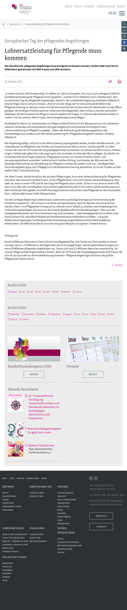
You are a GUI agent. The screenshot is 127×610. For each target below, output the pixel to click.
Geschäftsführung (8, 496)
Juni (31, 291)
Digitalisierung (7, 548)
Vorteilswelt (6, 573)
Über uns (5, 493)
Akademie (6, 577)
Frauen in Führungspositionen (13, 538)
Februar (67, 291)
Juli (23, 291)
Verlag (4, 580)
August (13, 291)
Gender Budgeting (64, 516)
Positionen (62, 487)
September (56, 314)
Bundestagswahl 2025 (41, 487)
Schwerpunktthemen (13, 528)
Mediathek (89, 6)
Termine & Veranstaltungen (66, 530)
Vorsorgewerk (7, 570)
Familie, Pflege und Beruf (66, 499)
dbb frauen (8, 487)
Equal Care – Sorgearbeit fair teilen (15, 541)
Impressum (101, 526)
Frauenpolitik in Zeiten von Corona (15, 544)
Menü (113, 13)
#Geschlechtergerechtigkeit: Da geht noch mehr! (45, 430)
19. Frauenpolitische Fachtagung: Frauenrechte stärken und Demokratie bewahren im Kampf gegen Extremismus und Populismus (44, 407)
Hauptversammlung (64, 549)
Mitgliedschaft (7, 563)
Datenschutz (101, 516)
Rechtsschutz (7, 566)
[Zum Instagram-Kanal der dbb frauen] (124, 49)
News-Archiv (14, 24)
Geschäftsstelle (8, 503)
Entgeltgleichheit (63, 503)
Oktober (42, 314)
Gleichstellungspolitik (65, 493)
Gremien (5, 499)
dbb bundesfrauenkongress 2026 (69, 545)
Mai (39, 291)
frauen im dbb (35, 538)
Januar (78, 291)
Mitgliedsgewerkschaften (11, 506)
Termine (73, 366)
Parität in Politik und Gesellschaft (14, 534)
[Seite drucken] (117, 82)
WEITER (34, 374)
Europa (59, 520)
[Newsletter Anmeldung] (124, 36)
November (29, 314)
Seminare (60, 552)
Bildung (60, 510)
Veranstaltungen (106, 6)
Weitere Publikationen (41, 445)
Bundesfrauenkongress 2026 (29, 366)
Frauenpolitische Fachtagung (68, 542)
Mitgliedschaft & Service (14, 557)
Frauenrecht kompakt (10, 551)
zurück (118, 265)
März (57, 291)
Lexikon (121, 6)
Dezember (15, 314)
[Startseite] (3, 24)
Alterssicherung (63, 506)
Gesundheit (61, 513)
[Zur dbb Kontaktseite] (124, 30)
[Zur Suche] (124, 24)
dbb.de (68, 6)
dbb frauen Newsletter (38, 541)
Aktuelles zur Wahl (37, 493)
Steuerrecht (61, 496)
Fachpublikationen (37, 534)
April (48, 291)
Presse (77, 6)
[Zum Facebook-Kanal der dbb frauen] (124, 42)
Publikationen (37, 528)
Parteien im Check (36, 496)
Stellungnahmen (63, 523)
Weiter (93, 374)
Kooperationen (7, 510)
